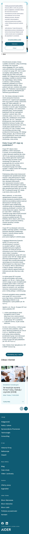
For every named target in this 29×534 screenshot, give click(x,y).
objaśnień (6, 240)
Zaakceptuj (14, 44)
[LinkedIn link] (7, 523)
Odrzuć (14, 48)
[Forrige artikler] (21, 409)
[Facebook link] (2, 523)
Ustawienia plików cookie (14, 39)
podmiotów (23, 99)
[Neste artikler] (26, 409)
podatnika (10, 67)
